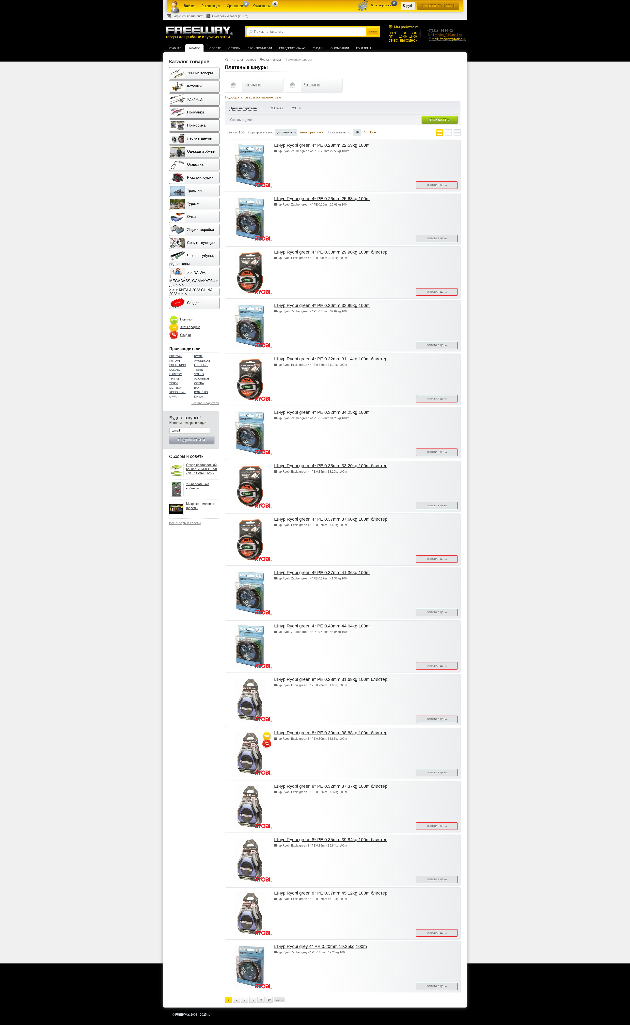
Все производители (205, 403)
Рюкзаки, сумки (199, 177)
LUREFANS (201, 365)
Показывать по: (339, 132)
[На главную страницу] (226, 59)
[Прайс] (457, 132)
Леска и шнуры (199, 138)
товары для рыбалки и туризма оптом (198, 37)
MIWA (172, 396)
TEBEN (198, 369)
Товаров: (231, 132)
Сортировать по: (260, 132)
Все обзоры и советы (185, 523)
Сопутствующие (200, 242)
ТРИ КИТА (175, 378)
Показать (439, 120)
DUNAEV (174, 369)
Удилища (194, 99)
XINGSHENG (177, 392)
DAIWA (198, 396)
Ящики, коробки (200, 229)
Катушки (194, 86)
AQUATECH (201, 378)
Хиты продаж (190, 327)
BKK (196, 387)
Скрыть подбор (241, 120)
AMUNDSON (202, 360)
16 (357, 132)
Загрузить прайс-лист (188, 16)
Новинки (186, 319)
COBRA (199, 383)
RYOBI (198, 356)
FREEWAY (175, 356)
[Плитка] (448, 132)
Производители (260, 48)
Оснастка (194, 164)
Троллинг (194, 190)
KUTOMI (174, 360)
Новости (214, 48)
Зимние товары (199, 73)
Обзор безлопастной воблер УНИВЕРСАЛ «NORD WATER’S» (201, 469)
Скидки (318, 48)
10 (269, 999)
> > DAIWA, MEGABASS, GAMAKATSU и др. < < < (193, 279)
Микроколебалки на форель (200, 506)
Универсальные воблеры (197, 486)
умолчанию (285, 132)
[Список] (439, 132)
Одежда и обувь (200, 151)
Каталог (194, 48)
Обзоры (234, 48)
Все (373, 132)
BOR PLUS (201, 392)
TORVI (173, 383)
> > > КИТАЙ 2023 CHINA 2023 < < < (191, 292)
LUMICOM (175, 374)
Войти (189, 6)
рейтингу (316, 132)
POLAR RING (177, 365)
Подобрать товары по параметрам (253, 97)
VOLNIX (199, 374)
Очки (191, 216)
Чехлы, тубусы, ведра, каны (191, 260)
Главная (175, 48)
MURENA (175, 387)
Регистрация (211, 6)
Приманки (195, 112)
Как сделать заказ (292, 48)
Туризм (192, 203)
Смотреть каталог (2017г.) (230, 16)
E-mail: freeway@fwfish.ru (447, 39)
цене (303, 132)
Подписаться (191, 440)
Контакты (363, 48)
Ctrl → (280, 999)
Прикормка (195, 125)
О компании (340, 48)
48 (365, 132)
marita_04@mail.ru (448, 35)
